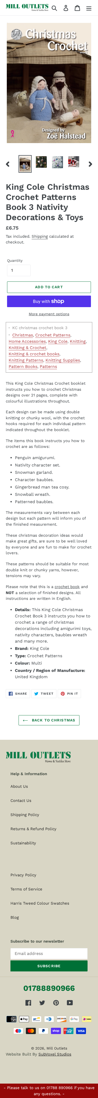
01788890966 (49, 988)
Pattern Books (23, 366)
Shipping (40, 236)
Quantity (14, 260)
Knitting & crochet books (34, 353)
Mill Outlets (57, 1048)
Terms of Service (26, 889)
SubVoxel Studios (54, 1054)
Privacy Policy (23, 875)
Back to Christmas (53, 720)
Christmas (22, 335)
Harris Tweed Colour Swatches (39, 903)
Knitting (78, 341)
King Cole (57, 341)
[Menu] (89, 8)
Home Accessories (27, 341)
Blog (14, 917)
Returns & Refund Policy (33, 829)
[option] (25, 164)
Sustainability (23, 843)
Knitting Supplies (62, 360)
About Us (19, 786)
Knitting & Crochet (27, 347)
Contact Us (20, 800)
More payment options (49, 314)
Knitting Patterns (26, 360)
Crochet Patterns (52, 335)
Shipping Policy (24, 814)
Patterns (48, 366)
